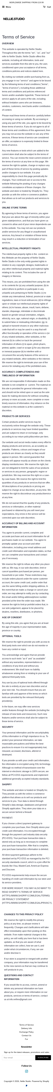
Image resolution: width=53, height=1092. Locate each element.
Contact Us (26, 1036)
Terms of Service (26, 1025)
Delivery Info (26, 1028)
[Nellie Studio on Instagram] (26, 1072)
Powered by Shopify (40, 1081)
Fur (26, 1039)
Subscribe (43, 1058)
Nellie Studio (25, 1081)
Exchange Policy (26, 1032)
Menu (8, 7)
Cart (49, 7)
